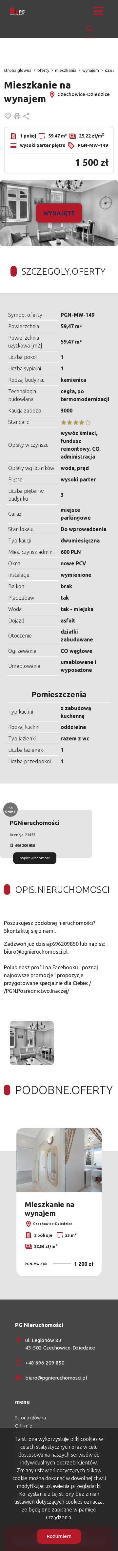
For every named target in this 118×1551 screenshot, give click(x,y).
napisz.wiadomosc (35, 858)
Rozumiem (59, 1536)
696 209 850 (25, 846)
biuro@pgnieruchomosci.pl (56, 1378)
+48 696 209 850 (45, 1362)
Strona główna (30, 1417)
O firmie (23, 1426)
